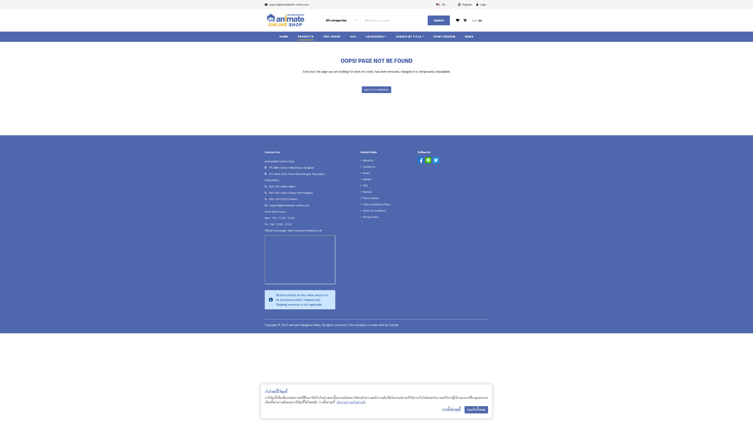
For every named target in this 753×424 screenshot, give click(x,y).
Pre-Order (331, 36)
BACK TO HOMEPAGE (376, 89)
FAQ (365, 185)
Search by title (409, 36)
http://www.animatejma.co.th (305, 230)
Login (482, 5)
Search (439, 20)
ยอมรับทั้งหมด (476, 410)
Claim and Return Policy (376, 204)
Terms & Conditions (374, 210)
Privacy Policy (371, 216)
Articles (367, 179)
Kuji (353, 36)
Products (306, 36)
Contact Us (369, 166)
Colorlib (393, 325)
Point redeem (444, 36)
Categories (375, 36)
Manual (367, 191)
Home (283, 36)
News (469, 36)
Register (467, 5)
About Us (368, 160)
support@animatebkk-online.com (289, 4)
